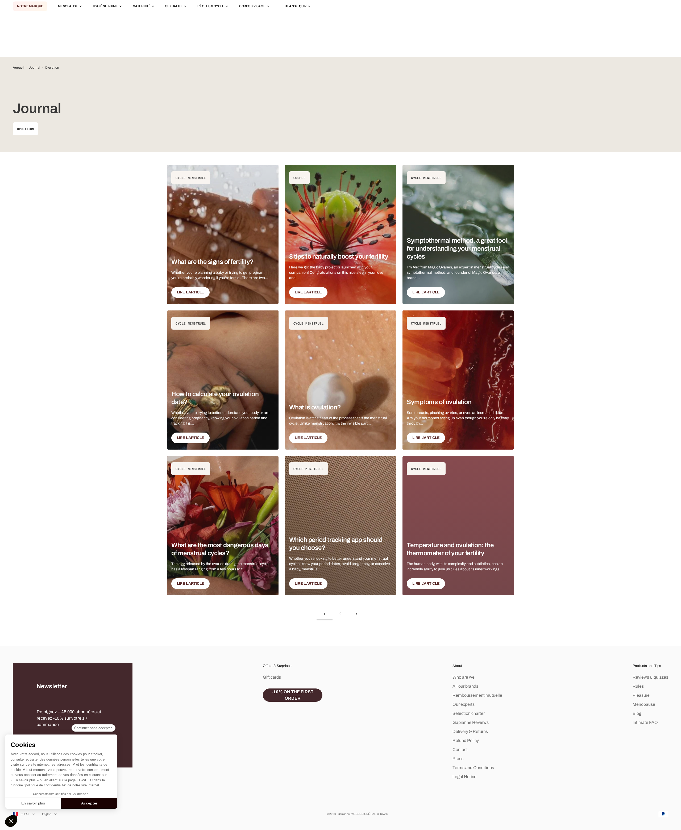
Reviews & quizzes (650, 677)
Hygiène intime (105, 6)
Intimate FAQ (645, 722)
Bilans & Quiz (296, 6)
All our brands (465, 686)
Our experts (463, 704)
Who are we (463, 677)
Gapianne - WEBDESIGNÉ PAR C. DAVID (363, 813)
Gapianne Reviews (470, 722)
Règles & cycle (210, 6)
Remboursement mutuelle (477, 695)
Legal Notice (464, 776)
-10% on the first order (292, 695)
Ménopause (68, 6)
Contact (460, 749)
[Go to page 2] (356, 614)
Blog (637, 713)
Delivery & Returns (470, 731)
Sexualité (173, 6)
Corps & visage (252, 6)
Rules (638, 686)
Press (457, 758)
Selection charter (468, 713)
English (47, 814)
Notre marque (30, 6)
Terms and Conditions (473, 767)
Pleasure (641, 695)
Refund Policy (465, 740)
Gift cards (272, 677)
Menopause (644, 704)
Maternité (142, 6)
